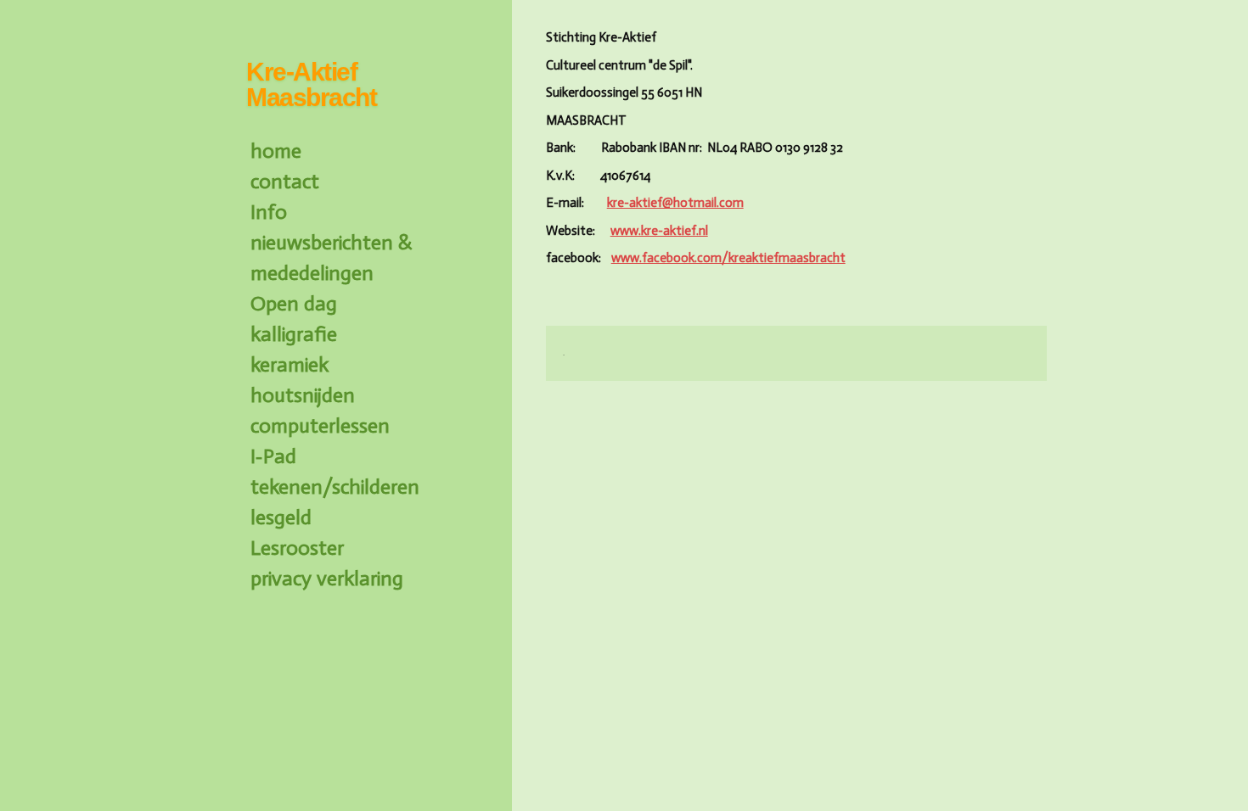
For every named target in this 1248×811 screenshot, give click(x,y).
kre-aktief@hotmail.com (675, 202)
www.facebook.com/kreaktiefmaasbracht (728, 258)
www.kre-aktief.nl (659, 230)
